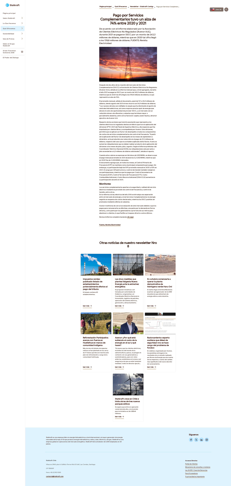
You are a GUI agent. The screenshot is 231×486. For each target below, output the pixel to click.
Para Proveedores (191, 473)
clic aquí (130, 217)
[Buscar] (226, 9)
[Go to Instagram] (207, 440)
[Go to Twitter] (196, 440)
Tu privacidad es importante (195, 476)
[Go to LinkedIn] (201, 440)
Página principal (105, 6)
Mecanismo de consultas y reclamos (197, 467)
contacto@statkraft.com (54, 476)
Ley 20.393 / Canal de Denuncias (196, 470)
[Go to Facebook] (191, 440)
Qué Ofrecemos (121, 6)
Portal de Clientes (191, 464)
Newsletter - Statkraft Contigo (142, 6)
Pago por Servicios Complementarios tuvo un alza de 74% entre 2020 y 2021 (167, 7)
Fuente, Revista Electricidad (109, 225)
